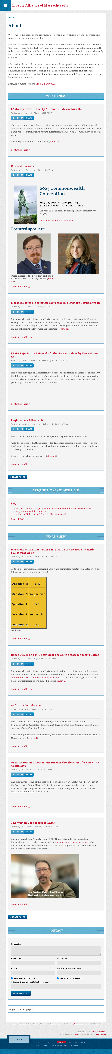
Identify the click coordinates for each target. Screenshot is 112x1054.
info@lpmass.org (76, 1024)
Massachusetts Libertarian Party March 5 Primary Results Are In (55, 302)
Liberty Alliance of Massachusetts (40, 5)
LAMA (19, 1039)
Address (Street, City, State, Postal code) (30, 982)
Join (83, 1042)
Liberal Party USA (45, 84)
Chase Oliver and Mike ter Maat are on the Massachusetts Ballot (55, 654)
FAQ (13, 503)
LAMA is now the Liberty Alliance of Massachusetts (46, 109)
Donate (74, 1045)
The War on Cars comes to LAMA (33, 822)
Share (29, 118)
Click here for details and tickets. (57, 220)
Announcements (59, 1045)
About (62, 1042)
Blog (38, 1045)
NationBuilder (77, 1034)
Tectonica (101, 1034)
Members (40, 1042)
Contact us (16, 944)
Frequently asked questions (56, 490)
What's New (56, 96)
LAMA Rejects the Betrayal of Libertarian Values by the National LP (55, 355)
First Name (16, 958)
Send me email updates (25, 978)
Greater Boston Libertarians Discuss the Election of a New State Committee (55, 764)
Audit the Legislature (26, 705)
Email (14, 968)
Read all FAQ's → (20, 519)
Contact (56, 930)
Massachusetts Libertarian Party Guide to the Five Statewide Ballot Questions (53, 551)
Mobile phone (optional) (69, 968)
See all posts (17, 477)
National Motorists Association (71, 842)
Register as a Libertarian (28, 420)
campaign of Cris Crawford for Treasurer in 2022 (36, 677)
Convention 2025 (22, 166)
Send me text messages (71, 978)
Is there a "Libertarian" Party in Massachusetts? (41, 514)
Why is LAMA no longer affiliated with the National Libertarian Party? (53, 508)
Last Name (62, 958)
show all (54, 141)
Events (51, 1042)
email (103, 1032)
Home (11, 18)
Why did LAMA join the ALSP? (32, 511)
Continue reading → (21, 150)
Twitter (96, 1032)
